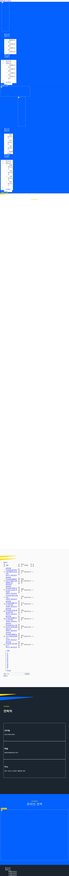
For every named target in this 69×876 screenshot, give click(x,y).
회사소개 (7, 868)
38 (7, 664)
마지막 (9, 670)
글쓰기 (5, 562)
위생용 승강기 (12, 52)
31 (7, 653)
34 (7, 658)
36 (7, 661)
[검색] (27, 674)
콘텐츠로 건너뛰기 (5, 1)
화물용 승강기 (11, 41)
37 (7, 663)
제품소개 (7, 36)
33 (7, 657)
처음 (8, 650)
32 (7, 655)
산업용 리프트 (11, 44)
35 (7, 660)
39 (7, 666)
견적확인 (7, 56)
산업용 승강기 (10, 147)
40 (7, 667)
